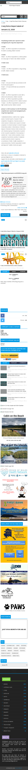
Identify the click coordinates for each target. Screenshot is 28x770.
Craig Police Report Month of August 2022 (12, 231)
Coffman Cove (10, 645)
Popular (14, 363)
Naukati (10, 650)
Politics (22, 650)
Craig (7, 21)
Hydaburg (9, 648)
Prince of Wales (5, 653)
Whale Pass (16, 655)
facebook (22, 271)
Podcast (16, 650)
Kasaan (16, 648)
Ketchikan (22, 648)
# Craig (6, 165)
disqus (14, 271)
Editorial (23, 645)
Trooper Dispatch (6, 655)
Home (2, 21)
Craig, (20, 33)
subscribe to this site (14, 153)
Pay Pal (2, 345)
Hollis (3, 648)
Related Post (5, 215)
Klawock (3, 650)
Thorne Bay (15, 653)
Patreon (3, 343)
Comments (23, 363)
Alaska (3, 645)
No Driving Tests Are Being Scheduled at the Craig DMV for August (13, 248)
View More (24, 215)
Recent (5, 363)
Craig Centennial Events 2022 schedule (11, 265)
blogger (5, 271)
